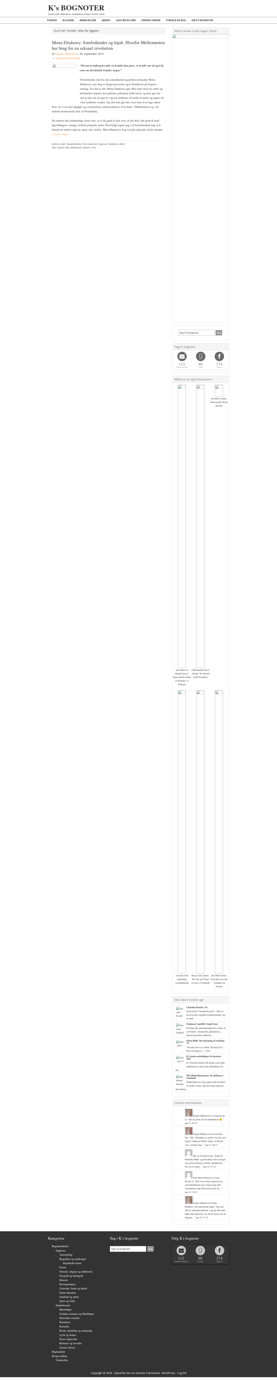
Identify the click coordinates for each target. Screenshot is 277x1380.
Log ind (181, 1373)
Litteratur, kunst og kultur (73, 1288)
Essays (62, 1267)
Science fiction (67, 1347)
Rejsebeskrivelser (72, 1263)
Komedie (64, 1326)
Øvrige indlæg (59, 1356)
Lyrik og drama (67, 1335)
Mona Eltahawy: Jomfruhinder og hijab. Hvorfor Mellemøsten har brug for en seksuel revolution (108, 45)
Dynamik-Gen (122, 1373)
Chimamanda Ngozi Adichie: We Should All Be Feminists (200, 673)
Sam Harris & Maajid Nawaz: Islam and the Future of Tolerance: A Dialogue (182, 677)
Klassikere (64, 1322)
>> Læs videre (60, 134)
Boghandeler (58, 1351)
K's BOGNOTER (76, 7)
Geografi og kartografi (71, 1275)
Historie (63, 1280)
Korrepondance (67, 1284)
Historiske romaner (69, 1318)
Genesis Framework (147, 1373)
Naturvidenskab (67, 1292)
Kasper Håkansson (201, 1115)
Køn (68, 147)
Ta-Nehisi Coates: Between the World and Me (218, 402)
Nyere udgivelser (90, 143)
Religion (86, 147)
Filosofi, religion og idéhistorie (76, 1271)
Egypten (61, 147)
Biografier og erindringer (72, 1259)
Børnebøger (65, 1309)
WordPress (168, 1373)
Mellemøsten (76, 147)
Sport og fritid (67, 1301)
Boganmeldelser (74, 143)
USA (94, 147)
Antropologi (65, 1254)
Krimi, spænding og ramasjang (75, 1330)
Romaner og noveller (70, 1343)
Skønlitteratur (63, 1305)
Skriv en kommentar (68, 58)
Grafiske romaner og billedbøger (76, 1314)
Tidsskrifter (62, 1360)
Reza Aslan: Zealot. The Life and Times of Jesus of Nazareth (200, 979)
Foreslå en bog (206, 1155)
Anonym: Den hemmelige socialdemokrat (182, 979)
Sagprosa (103, 143)
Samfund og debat (116, 143)
